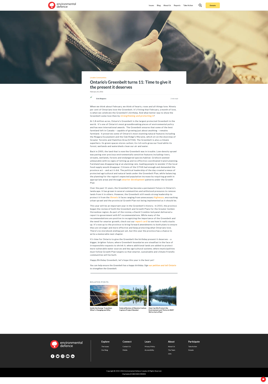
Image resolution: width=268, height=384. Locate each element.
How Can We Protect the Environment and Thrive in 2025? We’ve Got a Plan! (161, 310)
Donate (213, 5)
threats (114, 197)
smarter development (133, 179)
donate (191, 350)
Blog (159, 5)
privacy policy (150, 346)
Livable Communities (98, 77)
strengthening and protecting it (137, 116)
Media (125, 350)
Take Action (188, 5)
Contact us (127, 346)
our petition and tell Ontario (162, 265)
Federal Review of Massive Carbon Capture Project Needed (132, 309)
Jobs (169, 354)
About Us (167, 5)
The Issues (105, 346)
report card (141, 221)
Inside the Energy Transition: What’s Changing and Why (101, 309)
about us (171, 346)
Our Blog (104, 350)
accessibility (149, 350)
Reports (177, 5)
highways (159, 197)
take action (192, 346)
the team (171, 350)
